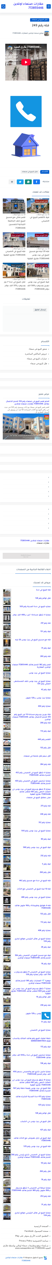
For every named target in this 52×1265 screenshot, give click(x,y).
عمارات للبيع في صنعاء (37, 358)
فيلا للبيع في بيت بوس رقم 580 (37, 848)
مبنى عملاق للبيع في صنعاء (38, 798)
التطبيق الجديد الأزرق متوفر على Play (31, 1236)
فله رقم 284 (45, 764)
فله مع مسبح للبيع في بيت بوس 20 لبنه (33, 640)
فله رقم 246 (45, 814)
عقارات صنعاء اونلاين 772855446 (28, 6)
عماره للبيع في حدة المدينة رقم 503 (35, 607)
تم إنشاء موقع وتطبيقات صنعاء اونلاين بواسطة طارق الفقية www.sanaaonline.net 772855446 (27, 1246)
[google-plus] (26, 491)
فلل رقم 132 (45, 748)
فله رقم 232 (45, 856)
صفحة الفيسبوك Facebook (36, 1231)
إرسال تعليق (40, 310)
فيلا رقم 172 (45, 1047)
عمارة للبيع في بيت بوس (40, 673)
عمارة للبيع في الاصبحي (40, 1030)
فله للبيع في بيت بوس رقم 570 (37, 1147)
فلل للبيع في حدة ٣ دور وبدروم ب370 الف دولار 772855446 (14, 285)
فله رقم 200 (45, 723)
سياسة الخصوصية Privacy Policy (33, 1241)
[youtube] (26, 477)
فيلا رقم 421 (45, 1130)
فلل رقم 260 (45, 872)
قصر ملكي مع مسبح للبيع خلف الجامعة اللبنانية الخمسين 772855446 (15, 223)
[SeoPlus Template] (45, 1258)
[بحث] (3, 6)
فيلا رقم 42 (46, 690)
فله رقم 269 (45, 656)
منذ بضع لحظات (41, 215)
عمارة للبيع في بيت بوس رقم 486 (36, 897)
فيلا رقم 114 (45, 731)
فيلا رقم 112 (45, 922)
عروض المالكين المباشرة (36, 354)
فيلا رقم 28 (46, 947)
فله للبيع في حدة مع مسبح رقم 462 (35, 881)
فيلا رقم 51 (46, 1022)
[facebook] (26, 496)
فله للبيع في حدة (43, 590)
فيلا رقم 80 (46, 839)
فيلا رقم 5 (46, 864)
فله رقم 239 (45, 1005)
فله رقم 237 (46, 623)
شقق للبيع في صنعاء (38, 349)
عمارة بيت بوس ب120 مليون (38, 698)
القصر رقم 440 (44, 740)
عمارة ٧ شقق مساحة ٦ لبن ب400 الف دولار (32, 615)
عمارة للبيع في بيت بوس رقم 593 (36, 831)
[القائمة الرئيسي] (49, 6)
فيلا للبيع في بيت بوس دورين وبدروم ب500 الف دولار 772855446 (38, 285)
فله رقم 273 (46, 806)
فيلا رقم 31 (46, 648)
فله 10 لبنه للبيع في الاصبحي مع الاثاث (34, 889)
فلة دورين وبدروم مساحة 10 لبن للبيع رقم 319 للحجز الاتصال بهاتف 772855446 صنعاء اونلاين (31, 717)
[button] (36, 181)
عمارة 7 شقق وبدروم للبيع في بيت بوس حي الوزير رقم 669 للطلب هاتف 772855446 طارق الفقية (31, 991)
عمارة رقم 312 (45, 823)
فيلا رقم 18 (46, 964)
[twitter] (26, 482)
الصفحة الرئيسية (41, 1226)
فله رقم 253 (45, 1196)
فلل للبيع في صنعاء (39, 20)
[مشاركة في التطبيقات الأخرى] (12, 181)
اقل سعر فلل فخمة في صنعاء (37, 756)
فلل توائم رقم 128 (43, 598)
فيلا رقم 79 (46, 1180)
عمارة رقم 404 (44, 706)
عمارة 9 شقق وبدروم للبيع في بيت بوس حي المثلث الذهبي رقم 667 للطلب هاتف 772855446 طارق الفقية (31, 791)
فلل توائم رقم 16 (43, 997)
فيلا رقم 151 (45, 632)
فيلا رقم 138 (45, 1063)
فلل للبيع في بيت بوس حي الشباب (35, 1122)
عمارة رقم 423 (44, 1105)
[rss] (26, 486)
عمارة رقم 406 (44, 931)
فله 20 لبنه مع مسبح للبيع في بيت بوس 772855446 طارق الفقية (38, 255)
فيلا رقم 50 (46, 1163)
